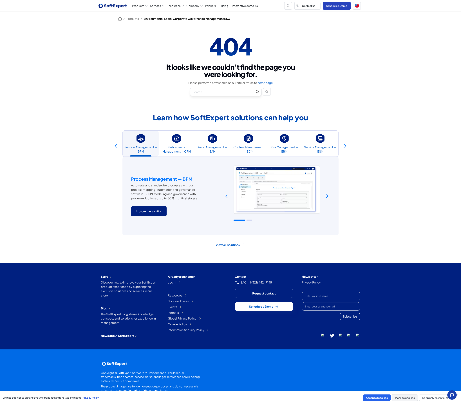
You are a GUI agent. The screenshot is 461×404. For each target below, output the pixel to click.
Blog (104, 308)
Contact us (308, 5)
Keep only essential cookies (438, 397)
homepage (265, 83)
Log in (172, 282)
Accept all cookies (377, 397)
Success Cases (178, 301)
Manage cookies (405, 397)
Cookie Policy (177, 324)
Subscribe (350, 316)
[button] (357, 6)
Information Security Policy (186, 330)
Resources (175, 295)
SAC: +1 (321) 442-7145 (256, 282)
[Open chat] (452, 395)
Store (105, 276)
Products (132, 19)
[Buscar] (288, 6)
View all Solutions (228, 245)
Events (172, 307)
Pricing (224, 5)
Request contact (264, 293)
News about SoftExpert (117, 336)
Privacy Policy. (311, 282)
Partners (210, 5)
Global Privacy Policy (182, 318)
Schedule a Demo (336, 5)
